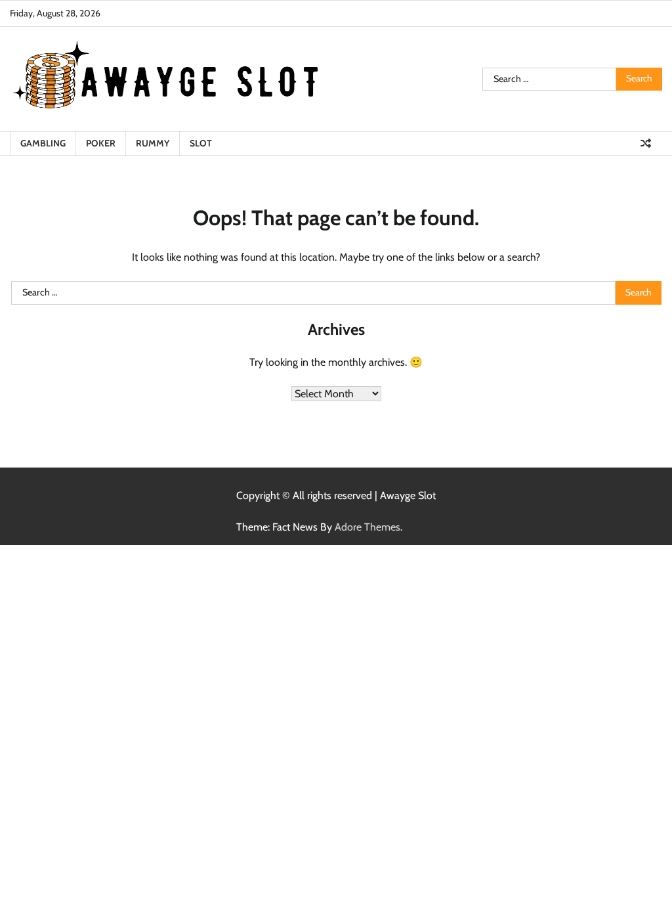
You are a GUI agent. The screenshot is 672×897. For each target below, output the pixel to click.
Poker (101, 143)
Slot (201, 143)
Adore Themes (367, 527)
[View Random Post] (646, 143)
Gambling (43, 143)
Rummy (152, 143)
